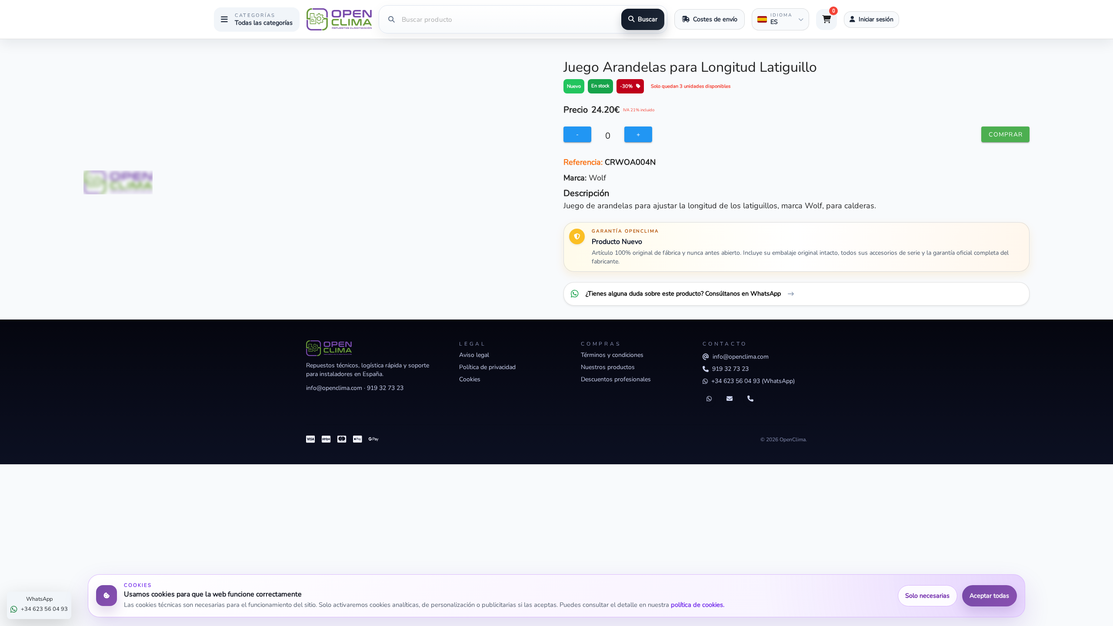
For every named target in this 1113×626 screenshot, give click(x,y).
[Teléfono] (750, 399)
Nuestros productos (608, 367)
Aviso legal (474, 355)
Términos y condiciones (612, 355)
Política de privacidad (487, 367)
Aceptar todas (989, 595)
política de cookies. (697, 604)
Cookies (469, 379)
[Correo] (729, 399)
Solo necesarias (927, 595)
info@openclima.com (334, 388)
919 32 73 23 (385, 388)
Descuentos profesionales (616, 379)
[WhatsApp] (709, 399)
